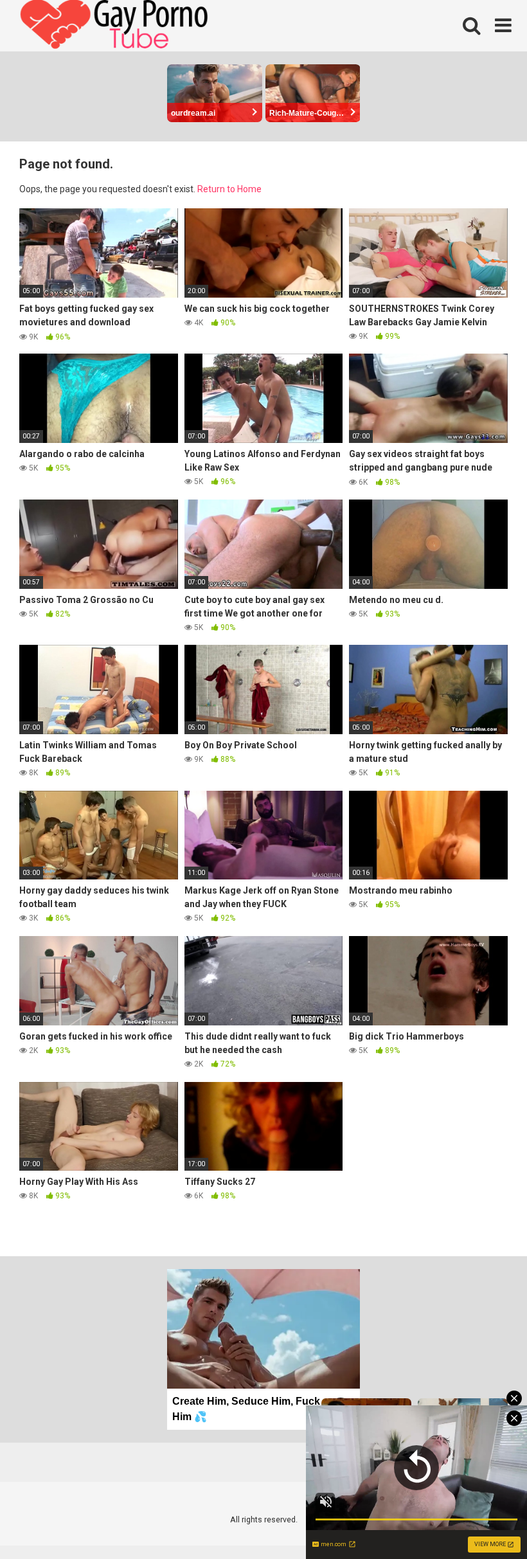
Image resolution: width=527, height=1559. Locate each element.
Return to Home (229, 189)
